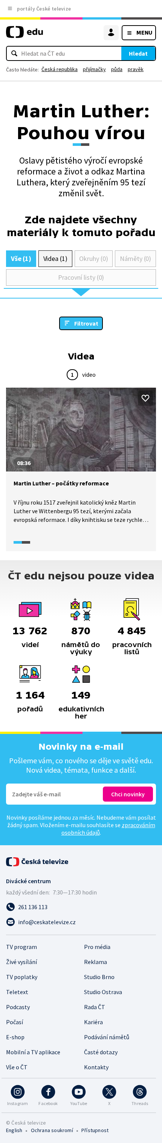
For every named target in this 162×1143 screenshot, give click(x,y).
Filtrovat (86, 323)
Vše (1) (21, 258)
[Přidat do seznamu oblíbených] (145, 398)
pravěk (136, 69)
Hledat (138, 53)
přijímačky (94, 69)
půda (116, 69)
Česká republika (59, 69)
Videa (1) (55, 258)
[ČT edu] (24, 35)
